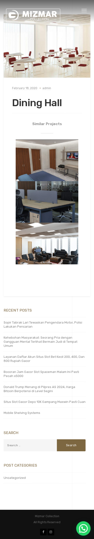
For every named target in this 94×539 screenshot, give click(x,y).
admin (46, 88)
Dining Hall (37, 103)
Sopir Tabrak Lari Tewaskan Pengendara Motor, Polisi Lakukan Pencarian (43, 324)
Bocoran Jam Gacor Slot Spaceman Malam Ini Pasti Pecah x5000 (41, 374)
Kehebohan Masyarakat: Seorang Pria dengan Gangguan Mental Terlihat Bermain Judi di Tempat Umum (40, 342)
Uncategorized (15, 478)
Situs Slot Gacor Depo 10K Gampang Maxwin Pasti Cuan (45, 402)
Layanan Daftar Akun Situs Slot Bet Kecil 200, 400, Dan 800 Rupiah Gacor (44, 359)
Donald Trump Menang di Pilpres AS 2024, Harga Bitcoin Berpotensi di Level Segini (39, 389)
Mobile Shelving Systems (22, 413)
